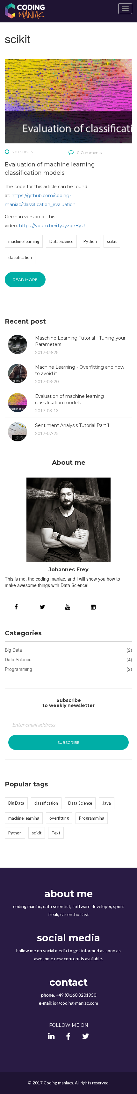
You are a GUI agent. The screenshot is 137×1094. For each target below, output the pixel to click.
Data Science (61, 241)
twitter (43, 606)
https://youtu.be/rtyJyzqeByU (52, 226)
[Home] (24, 11)
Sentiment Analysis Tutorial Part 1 (72, 425)
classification (20, 257)
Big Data (13, 650)
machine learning (23, 241)
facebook (17, 606)
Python (90, 241)
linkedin (94, 606)
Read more (25, 279)
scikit (112, 241)
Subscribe (68, 742)
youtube (68, 606)
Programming (18, 669)
